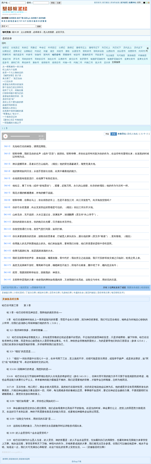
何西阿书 (132, 51)
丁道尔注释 (31, 293)
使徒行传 (7, 59)
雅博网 (5, 459)
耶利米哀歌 (99, 51)
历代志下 (138, 48)
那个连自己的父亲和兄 (13, 87)
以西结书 (110, 51)
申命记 (42, 48)
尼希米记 (17, 51)
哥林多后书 (40, 59)
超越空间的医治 (10, 105)
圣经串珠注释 (103, 293)
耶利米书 (87, 51)
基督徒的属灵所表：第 (13, 96)
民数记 (34, 48)
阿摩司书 (7, 55)
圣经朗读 (12, 18)
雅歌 (67, 51)
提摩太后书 (142, 59)
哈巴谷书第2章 (9, 287)
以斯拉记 (7, 51)
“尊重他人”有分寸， (12, 114)
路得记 (71, 48)
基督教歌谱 (13, 459)
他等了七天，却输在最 (13, 90)
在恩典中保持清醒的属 (13, 111)
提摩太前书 (130, 59)
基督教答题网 (24, 459)
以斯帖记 (28, 51)
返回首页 (97, 2)
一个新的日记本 (10, 117)
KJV (25, 21)
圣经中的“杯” (9, 99)
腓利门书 (15, 62)
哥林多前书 (27, 59)
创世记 (6, 48)
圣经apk (27, 18)
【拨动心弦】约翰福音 (13, 120)
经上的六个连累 (10, 70)
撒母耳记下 (94, 48)
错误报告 (146, 287)
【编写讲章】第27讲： (13, 75)
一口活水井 (8, 81)
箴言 (52, 51)
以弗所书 (62, 59)
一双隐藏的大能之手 (12, 123)
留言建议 (105, 2)
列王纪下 (117, 48)
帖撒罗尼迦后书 (115, 59)
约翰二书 (78, 62)
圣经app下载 (76, 461)
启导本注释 (55, 293)
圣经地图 (42, 18)
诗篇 (46, 51)
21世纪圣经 (19, 293)
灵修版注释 (7, 293)
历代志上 (127, 48)
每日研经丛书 (117, 293)
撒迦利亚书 (87, 55)
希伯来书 (26, 62)
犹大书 (98, 62)
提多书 (6, 62)
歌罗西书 (84, 59)
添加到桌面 (115, 2)
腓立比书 (73, 59)
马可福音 (121, 55)
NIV (21, 21)
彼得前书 (45, 62)
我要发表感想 (133, 287)
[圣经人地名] (132, 134)
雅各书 (36, 62)
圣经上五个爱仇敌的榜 (13, 102)
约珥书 (142, 51)
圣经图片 (34, 18)
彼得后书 (56, 62)
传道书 (60, 51)
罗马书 (16, 59)
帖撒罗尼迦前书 (98, 59)
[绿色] (146, 3)
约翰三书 (88, 62)
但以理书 (121, 51)
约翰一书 (67, 62)
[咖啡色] (149, 3)
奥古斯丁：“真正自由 (12, 78)
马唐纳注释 (66, 293)
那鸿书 (47, 55)
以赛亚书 (76, 51)
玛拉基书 (99, 55)
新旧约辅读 (90, 293)
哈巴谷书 (56, 55)
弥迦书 (38, 55)
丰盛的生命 (78, 293)
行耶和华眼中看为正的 (13, 93)
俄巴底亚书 (18, 55)
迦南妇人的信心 (10, 108)
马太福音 (110, 55)
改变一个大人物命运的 (13, 72)
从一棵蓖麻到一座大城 (13, 67)
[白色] (142, 3)
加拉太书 (52, 59)
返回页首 (24, 287)
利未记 (25, 48)
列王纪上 (106, 48)
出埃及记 (15, 48)
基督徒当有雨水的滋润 (13, 84)
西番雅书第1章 (38, 287)
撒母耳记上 (81, 48)
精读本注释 (43, 293)
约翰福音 (142, 55)
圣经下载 (20, 18)
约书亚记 (52, 48)
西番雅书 (67, 55)
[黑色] (144, 3)
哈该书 (77, 55)
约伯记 (38, 51)
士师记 (62, 48)
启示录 (107, 62)
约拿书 (29, 55)
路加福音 (132, 55)
